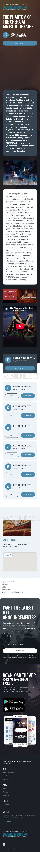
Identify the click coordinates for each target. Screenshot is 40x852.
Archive (5, 584)
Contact (5, 779)
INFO (12, 396)
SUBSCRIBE (20, 651)
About (5, 789)
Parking (5, 792)
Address (6, 795)
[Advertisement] (20, 66)
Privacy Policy (6, 849)
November (6, 590)
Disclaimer (14, 849)
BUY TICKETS (20, 368)
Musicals (6, 805)
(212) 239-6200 (8, 822)
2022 (4, 587)
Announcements (8, 773)
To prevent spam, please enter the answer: (23, 631)
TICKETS (28, 396)
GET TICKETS (20, 43)
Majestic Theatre (7, 582)
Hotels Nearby (8, 776)
